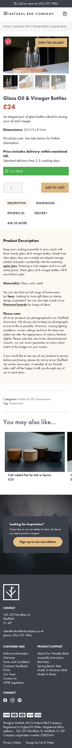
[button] (51, 42)
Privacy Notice (12, 742)
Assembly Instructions (50, 658)
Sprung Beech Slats (49, 666)
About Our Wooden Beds (53, 653)
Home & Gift (22, 26)
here (11, 296)
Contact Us (10, 678)
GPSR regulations (13, 683)
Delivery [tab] (40, 213)
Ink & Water (46, 742)
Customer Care (14, 646)
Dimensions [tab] (45, 203)
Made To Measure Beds (52, 670)
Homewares (41, 26)
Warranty (9, 658)
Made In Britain (47, 674)
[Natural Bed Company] (31, 13)
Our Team (9, 674)
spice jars (10, 266)
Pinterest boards (15, 304)
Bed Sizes (43, 662)
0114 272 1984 (48, 3)
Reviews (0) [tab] (15, 213)
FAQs (6, 670)
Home (7, 26)
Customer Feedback (15, 666)
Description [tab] (16, 203)
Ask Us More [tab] (17, 223)
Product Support (49, 646)
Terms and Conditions (16, 662)
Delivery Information (15, 653)
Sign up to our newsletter (38, 542)
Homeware (16, 403)
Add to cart (55, 187)
